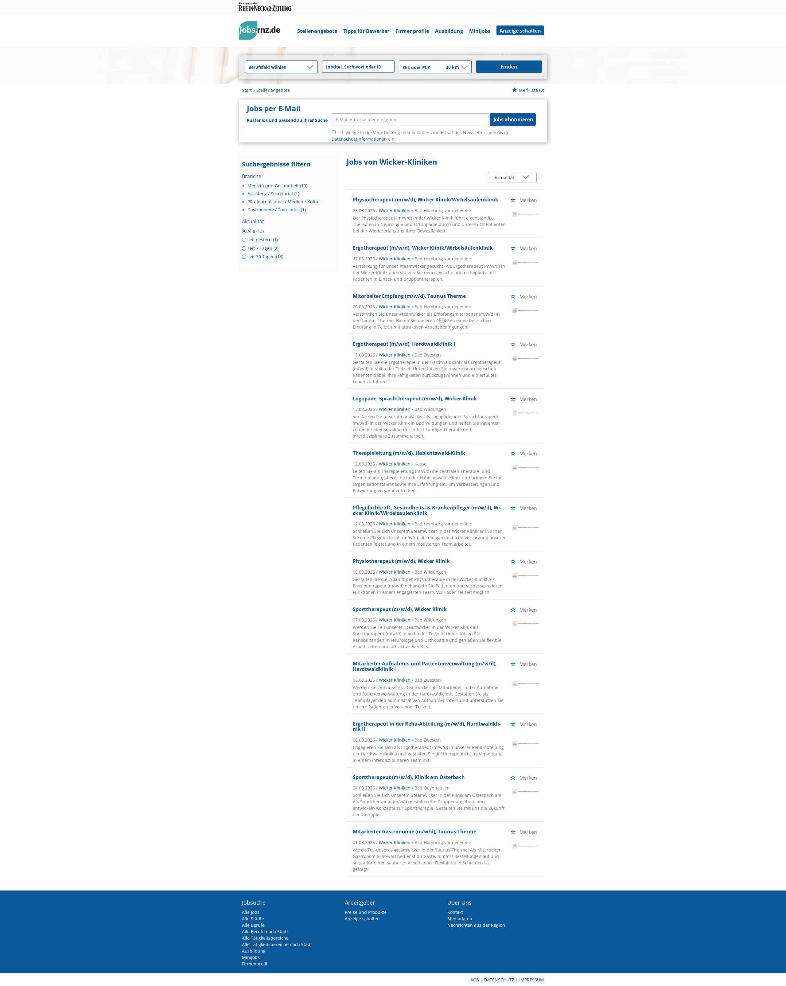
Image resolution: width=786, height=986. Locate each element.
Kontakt (455, 912)
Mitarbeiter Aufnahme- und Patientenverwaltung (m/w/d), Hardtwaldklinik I (425, 666)
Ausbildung (449, 31)
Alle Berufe (253, 925)
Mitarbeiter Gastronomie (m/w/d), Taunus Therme (414, 831)
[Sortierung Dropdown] (527, 178)
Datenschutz (499, 980)
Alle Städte (253, 919)
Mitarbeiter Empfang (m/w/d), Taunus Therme (409, 296)
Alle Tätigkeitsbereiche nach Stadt (277, 944)
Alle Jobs (250, 912)
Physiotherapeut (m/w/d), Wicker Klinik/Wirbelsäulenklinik (425, 199)
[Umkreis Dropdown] (464, 67)
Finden (508, 66)
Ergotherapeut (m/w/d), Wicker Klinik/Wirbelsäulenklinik (423, 247)
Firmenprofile (412, 31)
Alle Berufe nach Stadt (265, 931)
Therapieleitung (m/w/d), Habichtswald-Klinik (409, 453)
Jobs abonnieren (513, 119)
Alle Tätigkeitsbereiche (265, 938)
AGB (474, 980)
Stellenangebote (317, 31)
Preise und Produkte (366, 912)
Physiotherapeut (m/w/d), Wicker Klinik (401, 561)
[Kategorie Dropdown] (311, 67)
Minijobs (479, 31)
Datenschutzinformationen (359, 139)
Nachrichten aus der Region (476, 925)
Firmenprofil (254, 964)
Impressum (531, 980)
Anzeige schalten (520, 30)
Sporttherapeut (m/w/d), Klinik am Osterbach (409, 777)
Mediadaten (459, 919)
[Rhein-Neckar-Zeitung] (262, 32)
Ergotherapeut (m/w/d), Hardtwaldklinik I (404, 344)
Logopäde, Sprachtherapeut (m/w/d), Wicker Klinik (415, 398)
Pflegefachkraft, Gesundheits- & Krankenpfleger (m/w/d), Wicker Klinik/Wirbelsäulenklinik (427, 510)
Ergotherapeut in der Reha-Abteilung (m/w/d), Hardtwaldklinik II (426, 726)
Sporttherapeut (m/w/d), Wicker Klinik (400, 609)
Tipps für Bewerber (366, 31)
